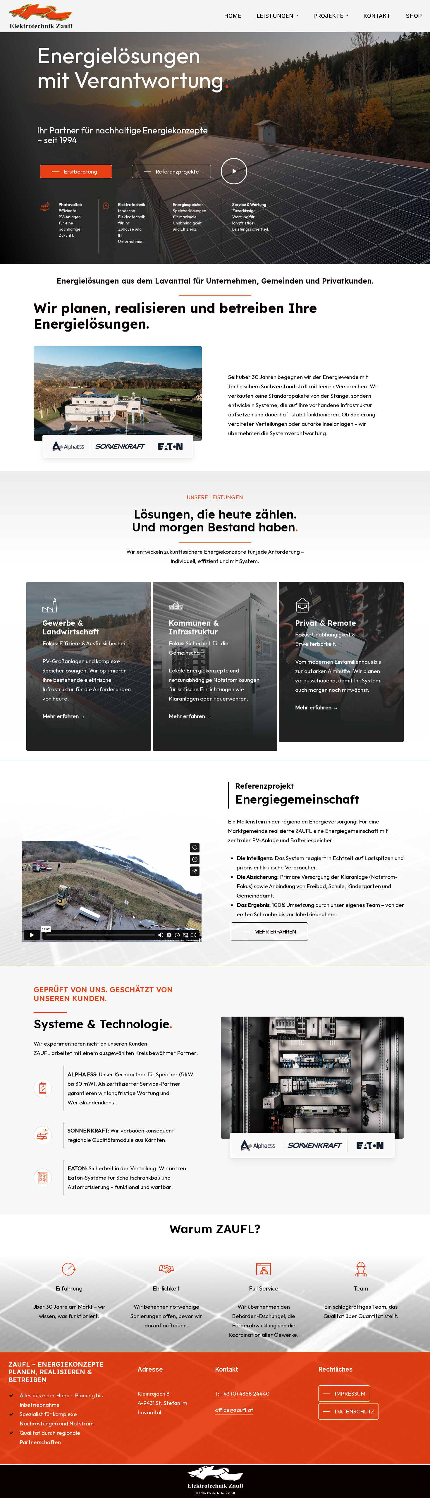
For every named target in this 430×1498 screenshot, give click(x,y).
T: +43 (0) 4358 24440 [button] (242, 1393)
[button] (76, 171)
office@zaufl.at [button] (234, 1409)
